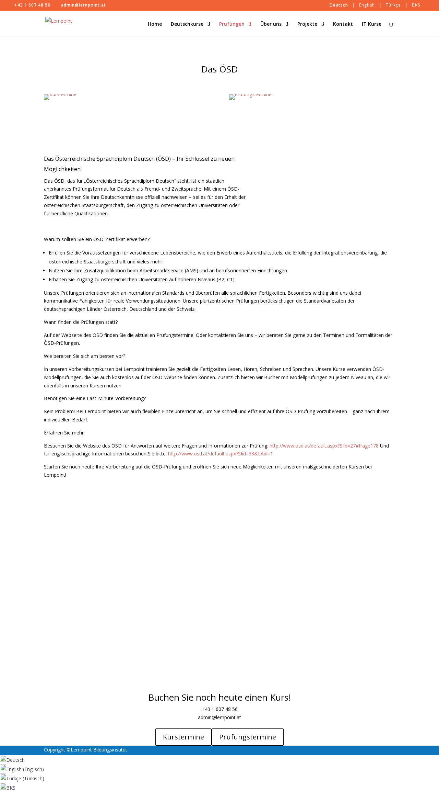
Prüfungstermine (247, 737)
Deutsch (339, 5)
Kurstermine (183, 737)
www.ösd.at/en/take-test (256, 523)
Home (155, 24)
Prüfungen (232, 24)
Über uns (271, 24)
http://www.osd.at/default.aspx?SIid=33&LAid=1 (220, 453)
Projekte (307, 24)
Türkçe (393, 5)
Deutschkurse (187, 24)
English (367, 5)
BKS (416, 5)
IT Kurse (371, 24)
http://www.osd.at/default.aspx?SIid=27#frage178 (324, 445)
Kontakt (343, 24)
